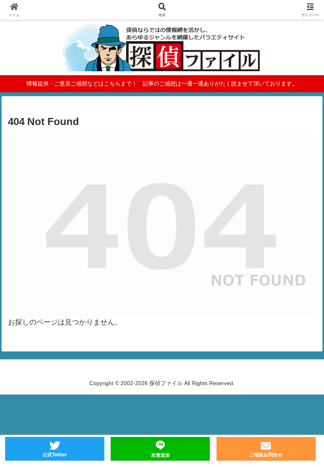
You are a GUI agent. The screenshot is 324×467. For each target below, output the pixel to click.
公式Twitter (55, 455)
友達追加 (160, 455)
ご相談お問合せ (266, 455)
